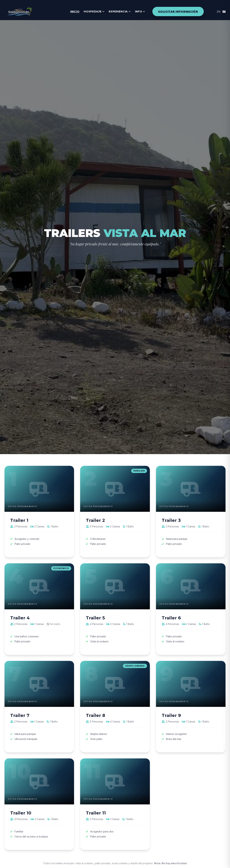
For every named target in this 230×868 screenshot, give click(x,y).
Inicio (74, 11)
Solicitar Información (178, 11)
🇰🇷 (224, 11)
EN (218, 11)
